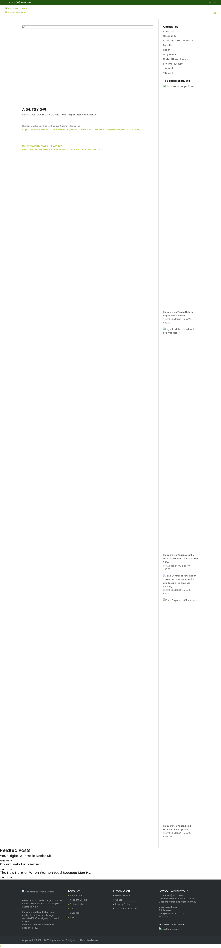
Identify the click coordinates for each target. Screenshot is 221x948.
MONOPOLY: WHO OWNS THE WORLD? (42, 145)
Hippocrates (57, 940)
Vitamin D (168, 73)
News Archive (122, 895)
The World (168, 68)
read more (6, 860)
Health (166, 49)
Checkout (75, 912)
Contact (119, 899)
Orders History (78, 904)
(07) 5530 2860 (175, 895)
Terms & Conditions (126, 908)
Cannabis (168, 31)
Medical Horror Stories (175, 59)
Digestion (168, 45)
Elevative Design (89, 940)
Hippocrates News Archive (82, 114)
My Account (76, 895)
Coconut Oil (169, 35)
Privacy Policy (122, 904)
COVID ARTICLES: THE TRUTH (52, 114)
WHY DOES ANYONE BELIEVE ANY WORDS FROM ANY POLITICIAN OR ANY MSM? (62, 149)
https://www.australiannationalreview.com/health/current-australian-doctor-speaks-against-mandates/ (81, 129)
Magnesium (169, 54)
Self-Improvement (173, 63)
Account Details (78, 899)
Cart (72, 908)
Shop (72, 917)
